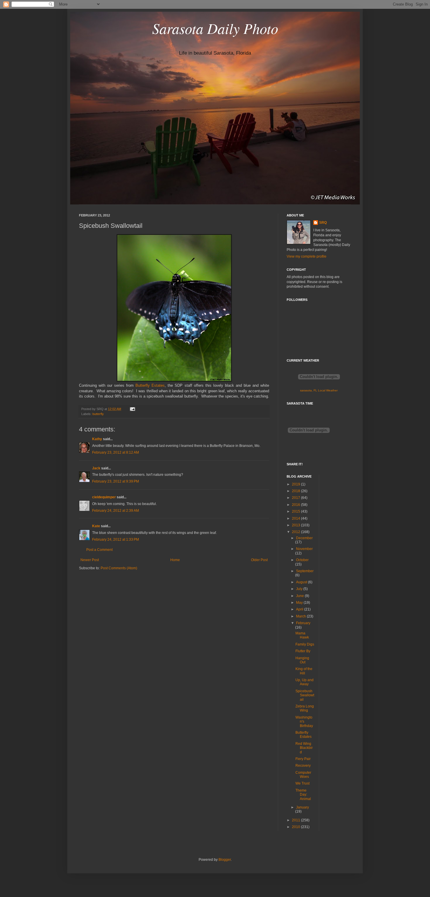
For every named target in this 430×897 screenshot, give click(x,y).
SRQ (323, 223)
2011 (296, 820)
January (302, 807)
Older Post (259, 560)
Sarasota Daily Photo (215, 28)
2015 (296, 511)
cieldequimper (104, 497)
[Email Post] (131, 409)
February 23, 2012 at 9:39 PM (115, 481)
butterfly (98, 414)
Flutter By (302, 651)
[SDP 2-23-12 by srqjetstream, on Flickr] (174, 380)
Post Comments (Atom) (119, 568)
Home (175, 560)
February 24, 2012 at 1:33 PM (115, 539)
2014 (296, 518)
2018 (296, 491)
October (302, 560)
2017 (296, 498)
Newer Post (89, 560)
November (304, 549)
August (302, 582)
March (301, 616)
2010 (296, 827)
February (303, 623)
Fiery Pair (303, 759)
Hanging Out (302, 660)
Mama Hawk (302, 635)
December (304, 538)
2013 (296, 525)
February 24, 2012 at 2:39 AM (115, 511)
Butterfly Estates (150, 385)
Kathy (97, 439)
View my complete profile (306, 256)
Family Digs (304, 644)
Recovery (303, 766)
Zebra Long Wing (304, 708)
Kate (96, 526)
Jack (96, 468)
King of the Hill (303, 671)
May (300, 603)
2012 (296, 532)
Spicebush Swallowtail (304, 695)
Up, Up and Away (304, 682)
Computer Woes (303, 775)
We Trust (302, 783)
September (305, 571)
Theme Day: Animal (303, 794)
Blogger (225, 860)
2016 (296, 505)
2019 (296, 484)
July (299, 589)
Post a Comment (99, 550)
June (300, 596)
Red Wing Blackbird (304, 748)
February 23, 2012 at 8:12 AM (115, 452)
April (300, 609)
